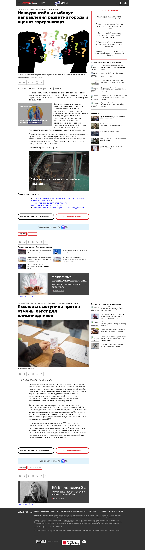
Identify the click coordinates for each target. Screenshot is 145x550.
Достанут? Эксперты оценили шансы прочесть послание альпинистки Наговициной (114, 338)
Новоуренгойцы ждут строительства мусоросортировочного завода (50, 204)
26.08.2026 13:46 (23, 303)
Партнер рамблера (53, 541)
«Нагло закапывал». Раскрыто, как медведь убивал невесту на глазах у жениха (113, 323)
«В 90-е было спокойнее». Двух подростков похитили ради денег (113, 81)
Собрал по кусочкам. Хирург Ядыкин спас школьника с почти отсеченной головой (114, 97)
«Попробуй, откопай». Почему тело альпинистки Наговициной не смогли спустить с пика (113, 316)
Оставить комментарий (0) (72, 216)
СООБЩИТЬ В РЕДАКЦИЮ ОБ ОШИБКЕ (111, 511)
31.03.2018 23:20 (23, 9)
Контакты (92, 511)
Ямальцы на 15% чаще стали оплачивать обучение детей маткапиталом (109, 35)
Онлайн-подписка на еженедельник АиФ (72, 511)
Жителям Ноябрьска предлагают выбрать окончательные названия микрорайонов (39, 259)
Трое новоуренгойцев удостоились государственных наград (38, 266)
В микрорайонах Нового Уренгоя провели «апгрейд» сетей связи (39, 251)
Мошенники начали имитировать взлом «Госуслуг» (112, 147)
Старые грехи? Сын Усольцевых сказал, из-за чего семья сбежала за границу (113, 89)
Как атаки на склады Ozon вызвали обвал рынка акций (112, 117)
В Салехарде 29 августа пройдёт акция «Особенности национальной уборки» (109, 53)
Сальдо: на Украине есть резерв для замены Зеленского (113, 139)
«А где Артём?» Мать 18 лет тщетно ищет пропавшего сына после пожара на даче (113, 75)
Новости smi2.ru (25, 296)
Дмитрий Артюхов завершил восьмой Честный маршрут (109, 17)
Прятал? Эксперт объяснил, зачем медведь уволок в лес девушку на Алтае (113, 67)
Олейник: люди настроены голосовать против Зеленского (111, 124)
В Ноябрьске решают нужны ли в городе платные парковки (75, 251)
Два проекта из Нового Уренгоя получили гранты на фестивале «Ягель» (109, 26)
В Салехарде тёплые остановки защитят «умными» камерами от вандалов (109, 44)
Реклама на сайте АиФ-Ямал (44, 511)
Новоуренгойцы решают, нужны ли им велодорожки (59, 208)
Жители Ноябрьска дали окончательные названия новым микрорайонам (74, 259)
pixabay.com (37, 77)
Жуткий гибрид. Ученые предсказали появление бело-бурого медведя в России (114, 104)
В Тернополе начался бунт (109, 131)
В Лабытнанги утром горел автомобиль (55, 179)
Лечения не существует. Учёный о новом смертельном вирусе (112, 345)
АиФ (32, 369)
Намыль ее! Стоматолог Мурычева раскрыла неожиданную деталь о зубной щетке (113, 308)
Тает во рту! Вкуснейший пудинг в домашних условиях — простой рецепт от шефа (113, 331)
